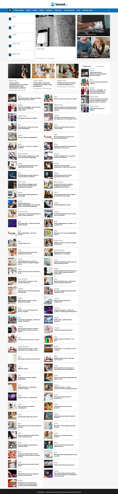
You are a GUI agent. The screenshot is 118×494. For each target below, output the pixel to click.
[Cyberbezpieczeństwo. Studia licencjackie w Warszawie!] (48, 175)
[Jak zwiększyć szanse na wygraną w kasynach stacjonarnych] (12, 474)
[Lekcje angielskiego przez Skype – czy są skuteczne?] (48, 223)
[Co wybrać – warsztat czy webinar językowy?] (12, 146)
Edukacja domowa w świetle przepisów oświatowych (66, 83)
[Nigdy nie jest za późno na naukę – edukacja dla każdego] (12, 300)
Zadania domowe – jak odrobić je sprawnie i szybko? (27, 388)
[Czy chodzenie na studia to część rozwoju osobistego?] (12, 281)
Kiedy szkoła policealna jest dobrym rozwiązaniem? (91, 53)
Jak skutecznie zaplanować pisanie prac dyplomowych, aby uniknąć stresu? (65, 118)
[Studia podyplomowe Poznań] (48, 204)
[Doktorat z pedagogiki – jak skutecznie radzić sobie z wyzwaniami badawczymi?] (12, 108)
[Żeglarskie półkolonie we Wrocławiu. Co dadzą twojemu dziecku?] (48, 262)
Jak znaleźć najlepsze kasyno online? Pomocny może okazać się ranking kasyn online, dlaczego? (65, 474)
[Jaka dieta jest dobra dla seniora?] (12, 416)
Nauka (35, 10)
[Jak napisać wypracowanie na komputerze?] (48, 397)
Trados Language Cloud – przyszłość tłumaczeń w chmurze (64, 156)
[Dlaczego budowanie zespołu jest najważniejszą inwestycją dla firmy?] (48, 368)
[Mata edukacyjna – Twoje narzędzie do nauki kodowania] (12, 223)
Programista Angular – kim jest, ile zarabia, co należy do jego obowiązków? (65, 310)
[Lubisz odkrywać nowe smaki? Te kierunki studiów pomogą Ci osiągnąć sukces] (12, 262)
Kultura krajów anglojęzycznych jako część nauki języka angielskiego (28, 156)
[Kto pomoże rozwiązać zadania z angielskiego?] (12, 377)
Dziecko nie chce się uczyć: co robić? (28, 339)
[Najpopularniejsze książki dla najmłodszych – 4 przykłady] (48, 252)
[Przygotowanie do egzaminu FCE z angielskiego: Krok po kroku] (12, 165)
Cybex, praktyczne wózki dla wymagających (26, 407)
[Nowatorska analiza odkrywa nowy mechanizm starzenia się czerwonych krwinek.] (12, 454)
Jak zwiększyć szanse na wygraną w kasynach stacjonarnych (28, 474)
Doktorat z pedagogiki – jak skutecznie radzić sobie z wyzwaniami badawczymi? (20, 38)
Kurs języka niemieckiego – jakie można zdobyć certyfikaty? (29, 320)
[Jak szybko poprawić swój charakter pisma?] (12, 464)
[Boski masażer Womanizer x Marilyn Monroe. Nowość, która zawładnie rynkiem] (12, 329)
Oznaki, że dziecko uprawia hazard (64, 465)
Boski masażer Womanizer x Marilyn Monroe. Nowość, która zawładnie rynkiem (28, 330)
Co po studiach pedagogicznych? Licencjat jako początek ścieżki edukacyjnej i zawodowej (18, 85)
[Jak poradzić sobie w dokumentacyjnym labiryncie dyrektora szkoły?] (12, 98)
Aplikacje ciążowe (23, 368)
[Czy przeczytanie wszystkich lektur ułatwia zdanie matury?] (12, 435)
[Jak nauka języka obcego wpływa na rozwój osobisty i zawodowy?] (12, 175)
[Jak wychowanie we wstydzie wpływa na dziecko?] (12, 425)
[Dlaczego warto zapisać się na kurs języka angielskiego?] (12, 127)
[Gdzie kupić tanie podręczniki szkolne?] (12, 358)
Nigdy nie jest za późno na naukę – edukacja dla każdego (27, 301)
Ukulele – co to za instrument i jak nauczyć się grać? (27, 310)
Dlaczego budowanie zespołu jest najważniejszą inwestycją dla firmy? (64, 368)
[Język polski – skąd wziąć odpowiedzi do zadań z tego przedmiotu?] (43, 71)
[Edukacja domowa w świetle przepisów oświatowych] (67, 71)
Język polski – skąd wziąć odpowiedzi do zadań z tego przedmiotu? (42, 84)
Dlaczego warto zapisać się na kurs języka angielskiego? (28, 127)
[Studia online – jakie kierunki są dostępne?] (48, 319)
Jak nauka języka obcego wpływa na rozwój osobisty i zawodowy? (28, 176)
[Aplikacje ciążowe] (12, 368)
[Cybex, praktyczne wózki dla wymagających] (12, 406)
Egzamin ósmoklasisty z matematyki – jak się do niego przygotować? (65, 282)
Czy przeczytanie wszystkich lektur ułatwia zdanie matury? (28, 436)
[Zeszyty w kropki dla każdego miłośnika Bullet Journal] (48, 377)
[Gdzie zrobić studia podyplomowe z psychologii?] (12, 194)
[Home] (10, 10)
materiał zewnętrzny (23, 346)
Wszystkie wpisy (69, 10)
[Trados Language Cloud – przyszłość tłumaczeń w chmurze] (48, 156)
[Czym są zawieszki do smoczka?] (48, 329)
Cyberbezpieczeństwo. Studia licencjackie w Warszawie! (63, 176)
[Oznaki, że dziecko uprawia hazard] (48, 464)
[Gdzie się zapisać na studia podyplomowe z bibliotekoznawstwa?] (48, 165)
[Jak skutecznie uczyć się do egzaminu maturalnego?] (12, 291)
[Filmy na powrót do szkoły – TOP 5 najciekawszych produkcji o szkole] (12, 348)
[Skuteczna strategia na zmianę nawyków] (48, 435)
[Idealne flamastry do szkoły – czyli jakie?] (48, 339)
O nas (78, 10)
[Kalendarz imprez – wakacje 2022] (12, 397)
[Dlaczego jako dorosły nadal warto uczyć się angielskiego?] (48, 136)
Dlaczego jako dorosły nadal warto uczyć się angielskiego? (64, 137)
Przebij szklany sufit (24, 243)
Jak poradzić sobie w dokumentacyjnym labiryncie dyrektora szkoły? (20, 20)
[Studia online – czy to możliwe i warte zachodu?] (48, 348)
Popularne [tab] (101, 66)
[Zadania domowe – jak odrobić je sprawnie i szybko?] (12, 387)
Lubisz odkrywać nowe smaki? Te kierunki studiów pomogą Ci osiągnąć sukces (28, 263)
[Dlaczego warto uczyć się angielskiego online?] (48, 233)
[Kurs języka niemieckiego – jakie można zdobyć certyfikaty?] (12, 319)
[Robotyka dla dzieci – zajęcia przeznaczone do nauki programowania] (48, 387)
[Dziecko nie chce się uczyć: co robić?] (12, 339)
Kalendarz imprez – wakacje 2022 (27, 397)
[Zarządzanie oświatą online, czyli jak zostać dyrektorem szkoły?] (48, 194)
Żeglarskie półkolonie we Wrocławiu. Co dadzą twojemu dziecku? (65, 262)
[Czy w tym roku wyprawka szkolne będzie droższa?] (48, 445)
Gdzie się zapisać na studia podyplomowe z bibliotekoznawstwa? (65, 166)
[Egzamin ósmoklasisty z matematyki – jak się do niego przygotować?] (48, 281)
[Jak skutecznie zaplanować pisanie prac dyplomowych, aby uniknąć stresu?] (48, 117)
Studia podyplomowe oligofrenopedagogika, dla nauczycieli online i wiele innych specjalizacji (29, 205)
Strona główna (19, 10)
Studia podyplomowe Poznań (62, 205)
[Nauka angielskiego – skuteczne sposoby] (12, 233)
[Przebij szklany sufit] (12, 242)
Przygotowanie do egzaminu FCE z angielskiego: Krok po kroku (28, 166)
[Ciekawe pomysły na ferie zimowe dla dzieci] (12, 271)
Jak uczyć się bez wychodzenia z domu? (65, 99)
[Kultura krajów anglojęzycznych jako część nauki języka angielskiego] (12, 156)
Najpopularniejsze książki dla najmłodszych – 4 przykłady (62, 253)
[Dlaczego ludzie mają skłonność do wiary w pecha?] (48, 454)
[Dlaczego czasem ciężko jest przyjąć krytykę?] (48, 425)
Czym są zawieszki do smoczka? (63, 330)
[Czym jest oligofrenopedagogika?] (12, 136)
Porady (28, 10)
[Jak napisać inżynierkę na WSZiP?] (12, 117)
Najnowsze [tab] (87, 66)
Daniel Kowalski (51, 58)
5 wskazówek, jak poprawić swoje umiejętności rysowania (27, 253)
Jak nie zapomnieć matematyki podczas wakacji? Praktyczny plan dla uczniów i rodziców (21, 47)
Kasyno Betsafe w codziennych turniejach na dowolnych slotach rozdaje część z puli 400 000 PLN (27, 484)
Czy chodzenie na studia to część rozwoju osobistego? (27, 282)
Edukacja (49, 10)
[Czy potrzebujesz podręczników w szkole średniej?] (12, 445)
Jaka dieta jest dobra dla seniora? (28, 416)
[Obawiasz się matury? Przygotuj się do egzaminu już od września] (48, 146)
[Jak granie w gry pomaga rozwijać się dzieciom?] (48, 416)
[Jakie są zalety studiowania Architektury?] (48, 300)
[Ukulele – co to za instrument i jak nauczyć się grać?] (12, 310)
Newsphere (65, 492)
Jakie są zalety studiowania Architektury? (62, 301)
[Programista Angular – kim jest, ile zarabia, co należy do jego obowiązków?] (48, 310)
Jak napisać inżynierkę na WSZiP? (22, 55)
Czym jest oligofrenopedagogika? (27, 137)
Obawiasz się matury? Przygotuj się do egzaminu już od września (65, 147)
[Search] (109, 10)
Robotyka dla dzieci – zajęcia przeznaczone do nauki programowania (65, 388)
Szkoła (41, 10)
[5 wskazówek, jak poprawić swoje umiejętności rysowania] (12, 252)
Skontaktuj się (87, 10)
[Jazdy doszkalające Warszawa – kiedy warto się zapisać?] (48, 214)
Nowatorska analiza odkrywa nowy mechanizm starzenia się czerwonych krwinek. (29, 455)
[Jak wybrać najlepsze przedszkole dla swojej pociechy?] (48, 291)
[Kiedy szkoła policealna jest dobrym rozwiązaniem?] (48, 127)
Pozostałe (58, 10)
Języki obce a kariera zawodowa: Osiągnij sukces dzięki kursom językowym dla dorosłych (63, 186)
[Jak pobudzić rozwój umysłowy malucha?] (48, 406)
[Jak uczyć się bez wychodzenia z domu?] (48, 98)
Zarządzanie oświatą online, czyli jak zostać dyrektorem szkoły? (64, 195)
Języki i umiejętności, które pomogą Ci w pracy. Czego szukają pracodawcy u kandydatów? (65, 272)
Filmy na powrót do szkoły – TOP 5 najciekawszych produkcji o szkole (28, 349)
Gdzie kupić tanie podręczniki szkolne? (29, 359)
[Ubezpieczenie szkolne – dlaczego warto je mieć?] (48, 358)
